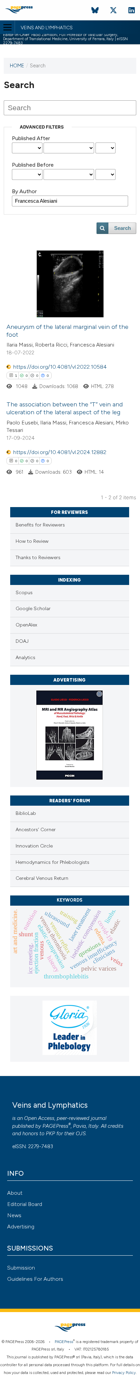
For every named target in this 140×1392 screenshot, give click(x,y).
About (14, 1193)
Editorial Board (24, 1204)
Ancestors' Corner (36, 830)
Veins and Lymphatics (47, 28)
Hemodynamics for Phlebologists (52, 862)
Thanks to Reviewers (38, 557)
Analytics (25, 657)
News (14, 1215)
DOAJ (22, 641)
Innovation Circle (34, 846)
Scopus (24, 593)
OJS (81, 1133)
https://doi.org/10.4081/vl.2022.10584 (60, 367)
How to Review (32, 541)
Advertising (20, 1226)
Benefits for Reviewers (40, 525)
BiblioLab (26, 813)
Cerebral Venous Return (42, 878)
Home (17, 66)
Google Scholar (33, 608)
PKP (50, 1133)
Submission (21, 1267)
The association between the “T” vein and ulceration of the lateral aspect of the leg (64, 408)
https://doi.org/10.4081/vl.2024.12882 (59, 452)
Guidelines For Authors (35, 1279)
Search (122, 228)
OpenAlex (26, 625)
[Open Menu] (7, 27)
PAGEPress (55, 1126)
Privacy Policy (124, 1373)
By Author (24, 191)
